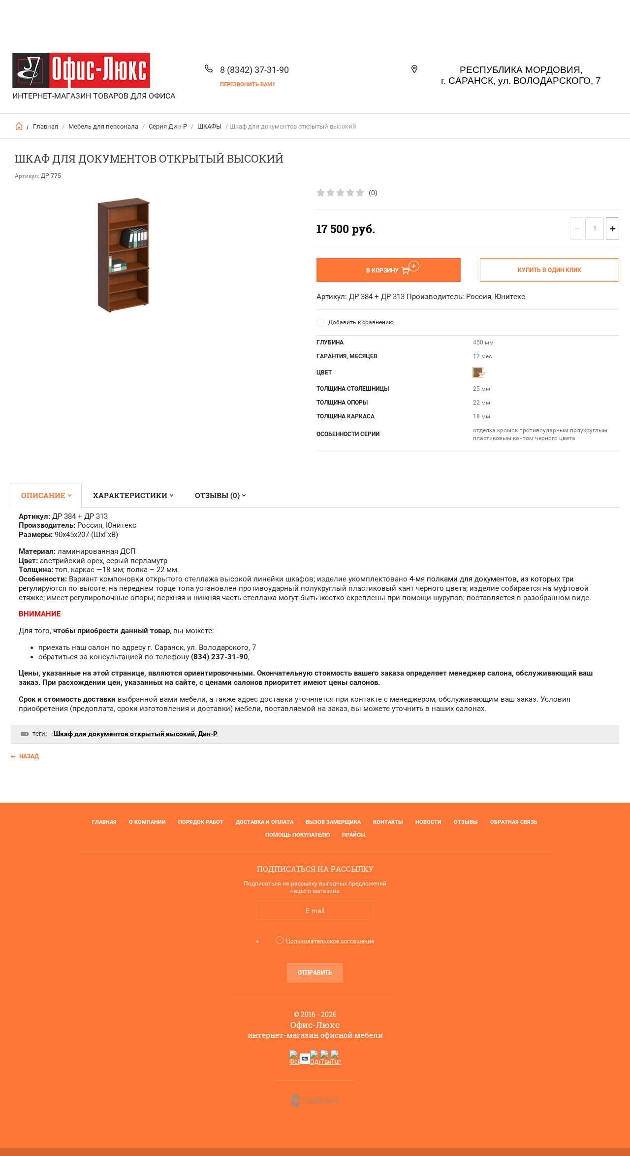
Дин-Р (208, 734)
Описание (43, 495)
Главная (45, 126)
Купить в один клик (549, 270)
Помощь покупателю (297, 835)
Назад (29, 756)
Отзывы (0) (217, 495)
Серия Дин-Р (168, 126)
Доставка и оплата (264, 822)
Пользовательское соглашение (330, 941)
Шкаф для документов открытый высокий (124, 734)
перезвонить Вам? (247, 84)
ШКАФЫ (209, 126)
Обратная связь (513, 822)
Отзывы (466, 822)
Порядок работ (200, 822)
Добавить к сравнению (361, 322)
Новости (428, 822)
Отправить (315, 972)
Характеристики (130, 495)
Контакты (388, 822)
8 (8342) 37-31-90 (254, 70)
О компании (147, 822)
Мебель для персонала (103, 126)
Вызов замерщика (333, 822)
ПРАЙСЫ (353, 835)
